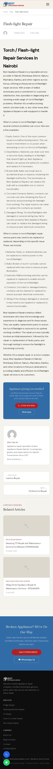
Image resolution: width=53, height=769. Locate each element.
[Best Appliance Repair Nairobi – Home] (13, 4)
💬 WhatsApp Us (26, 659)
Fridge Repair (9, 705)
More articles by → (14, 459)
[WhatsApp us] (6, 762)
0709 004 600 (28, 405)
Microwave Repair (11, 723)
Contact (6, 744)
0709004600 (9, 748)
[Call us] (6, 754)
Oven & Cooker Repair (13, 718)
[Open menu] (48, 4)
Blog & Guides (9, 740)
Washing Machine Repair (13, 709)
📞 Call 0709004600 (26, 652)
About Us (7, 735)
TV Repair (7, 714)
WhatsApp (26, 412)
